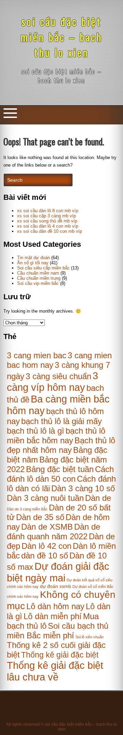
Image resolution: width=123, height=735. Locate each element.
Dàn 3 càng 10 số (83, 488)
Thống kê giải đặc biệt (59, 654)
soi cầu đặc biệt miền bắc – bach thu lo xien (61, 37)
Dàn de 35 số (40, 517)
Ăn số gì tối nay (33, 262)
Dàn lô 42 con (46, 546)
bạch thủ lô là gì (35, 430)
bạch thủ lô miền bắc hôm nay (56, 435)
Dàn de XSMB (47, 526)
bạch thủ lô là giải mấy (61, 421)
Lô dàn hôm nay (55, 606)
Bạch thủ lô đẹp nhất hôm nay (61, 445)
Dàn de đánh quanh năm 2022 (53, 531)
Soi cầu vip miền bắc (38, 283)
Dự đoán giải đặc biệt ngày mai (58, 572)
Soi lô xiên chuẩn (90, 637)
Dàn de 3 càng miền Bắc (27, 509)
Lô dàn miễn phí (53, 616)
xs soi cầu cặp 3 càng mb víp (46, 215)
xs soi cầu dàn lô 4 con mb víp (47, 226)
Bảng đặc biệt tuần (60, 469)
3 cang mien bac (36, 355)
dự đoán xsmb (55, 586)
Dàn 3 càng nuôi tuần (45, 498)
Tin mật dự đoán (33, 257)
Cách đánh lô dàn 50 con (60, 474)
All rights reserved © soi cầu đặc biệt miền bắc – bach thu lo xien (61, 727)
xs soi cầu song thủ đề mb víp (47, 221)
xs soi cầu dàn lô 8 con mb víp (47, 210)
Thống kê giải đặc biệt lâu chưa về (55, 671)
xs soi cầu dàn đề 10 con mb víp (49, 231)
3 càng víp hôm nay (52, 381)
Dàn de (98, 498)
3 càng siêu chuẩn (58, 376)
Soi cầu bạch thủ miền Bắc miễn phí (57, 630)
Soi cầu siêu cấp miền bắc (43, 267)
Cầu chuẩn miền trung (38, 278)
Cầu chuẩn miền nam (38, 273)
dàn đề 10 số (44, 555)
